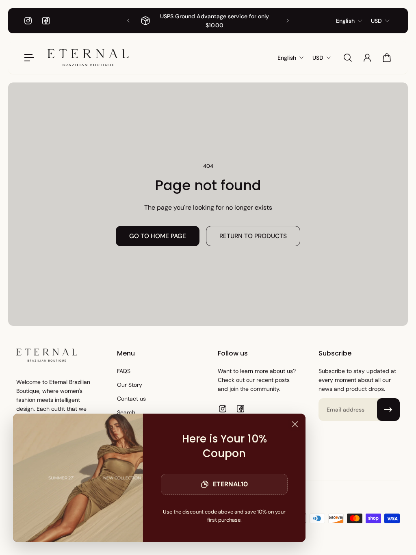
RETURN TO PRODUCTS (253, 236)
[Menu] (29, 58)
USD (376, 20)
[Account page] (367, 58)
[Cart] (386, 58)
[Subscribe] (388, 409)
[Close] (295, 424)
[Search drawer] (348, 58)
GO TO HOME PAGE (157, 236)
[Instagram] (28, 21)
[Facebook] (46, 21)
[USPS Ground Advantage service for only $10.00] (208, 21)
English (345, 20)
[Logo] (88, 57)
